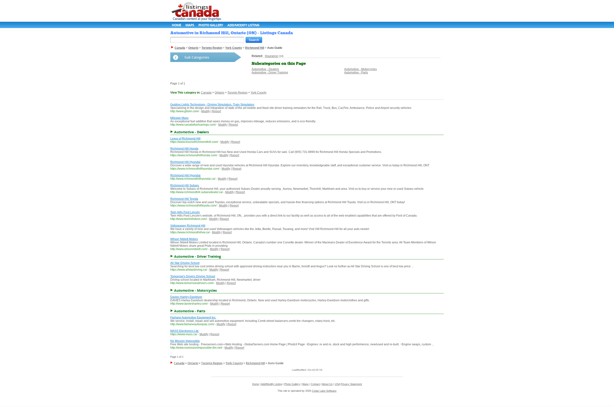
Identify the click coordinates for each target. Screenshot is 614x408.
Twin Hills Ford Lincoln (185, 212)
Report (216, 111)
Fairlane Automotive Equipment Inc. (193, 317)
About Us (327, 384)
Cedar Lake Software (324, 390)
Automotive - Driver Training (270, 72)
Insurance (271, 56)
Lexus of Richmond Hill (185, 138)
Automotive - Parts (356, 72)
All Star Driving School (185, 263)
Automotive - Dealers (265, 69)
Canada (206, 92)
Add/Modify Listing (243, 25)
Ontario (219, 92)
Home (176, 25)
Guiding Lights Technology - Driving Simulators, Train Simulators (212, 104)
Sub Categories (196, 57)
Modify (205, 111)
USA (337, 384)
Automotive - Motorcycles (360, 69)
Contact (315, 384)
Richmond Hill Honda (184, 148)
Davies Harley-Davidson (186, 297)
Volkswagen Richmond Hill (187, 225)
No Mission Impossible (185, 341)
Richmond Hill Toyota (184, 199)
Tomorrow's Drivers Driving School (192, 276)
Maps (189, 25)
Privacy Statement (351, 384)
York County (258, 92)
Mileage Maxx (179, 118)
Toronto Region (237, 92)
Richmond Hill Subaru (184, 185)
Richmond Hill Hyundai (185, 162)
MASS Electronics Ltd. (184, 331)
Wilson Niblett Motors (184, 239)
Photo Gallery (210, 25)
